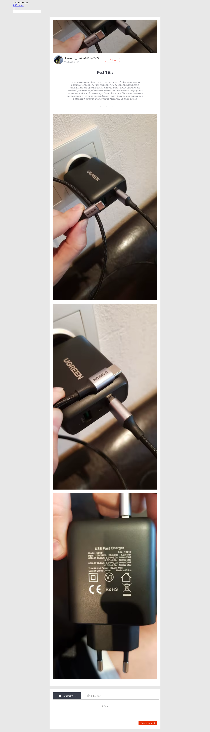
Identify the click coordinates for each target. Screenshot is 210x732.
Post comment (148, 723)
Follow (112, 60)
